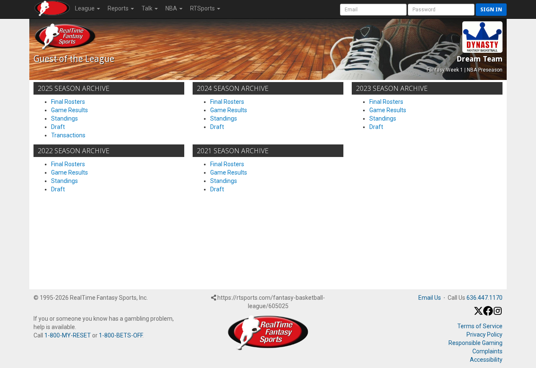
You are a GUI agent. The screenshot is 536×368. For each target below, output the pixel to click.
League (85, 8)
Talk (148, 8)
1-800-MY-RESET (67, 335)
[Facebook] (488, 313)
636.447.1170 (484, 297)
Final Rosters (68, 101)
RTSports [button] (203, 8)
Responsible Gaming (475, 343)
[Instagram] (497, 313)
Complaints (487, 351)
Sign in (491, 9)
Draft (58, 127)
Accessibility (486, 359)
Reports (119, 8)
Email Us (429, 297)
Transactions (68, 135)
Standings (64, 118)
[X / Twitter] (478, 313)
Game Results (69, 110)
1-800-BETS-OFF (120, 335)
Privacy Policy (484, 334)
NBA (171, 8)
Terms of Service (479, 326)
